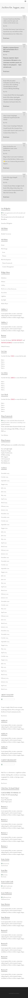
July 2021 (3, 576)
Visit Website (4, 435)
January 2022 (4, 554)
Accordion (4, 292)
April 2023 (4, 499)
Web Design (4, 249)
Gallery (3, 285)
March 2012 (4, 689)
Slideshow (3, 278)
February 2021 (4, 594)
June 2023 (3, 491)
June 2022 (3, 535)
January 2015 (4, 627)
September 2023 (5, 480)
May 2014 (3, 649)
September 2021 (5, 568)
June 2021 (3, 579)
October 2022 (4, 521)
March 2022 (4, 546)
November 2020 (5, 601)
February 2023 (4, 506)
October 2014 (4, 638)
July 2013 (3, 663)
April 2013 (3, 671)
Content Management (8, 267)
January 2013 (4, 682)
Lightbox (3, 296)
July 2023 (3, 488)
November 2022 (5, 517)
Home (2, 245)
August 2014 (4, 645)
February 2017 (4, 616)
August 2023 (4, 484)
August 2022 (4, 528)
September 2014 (5, 641)
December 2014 (5, 630)
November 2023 (5, 473)
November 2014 (5, 634)
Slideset (3, 281)
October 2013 (4, 656)
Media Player (4, 303)
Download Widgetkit (6, 223)
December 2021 (5, 557)
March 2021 (4, 590)
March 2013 (4, 674)
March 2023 (4, 502)
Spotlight (3, 300)
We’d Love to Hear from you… (9, 289)
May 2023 (3, 495)
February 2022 (4, 550)
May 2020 (3, 608)
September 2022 (5, 524)
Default (3, 346)
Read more (6, 38)
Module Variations (6, 234)
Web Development (6, 259)
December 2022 (5, 513)
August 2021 (4, 572)
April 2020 (4, 612)
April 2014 (4, 652)
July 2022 (3, 532)
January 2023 (4, 510)
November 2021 (5, 561)
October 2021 (4, 565)
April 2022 (4, 543)
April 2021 (3, 587)
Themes (4, 256)
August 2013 (4, 660)
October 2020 (4, 605)
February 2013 (4, 678)
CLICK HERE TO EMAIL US (11, 793)
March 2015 (4, 623)
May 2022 (3, 539)
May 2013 (3, 667)
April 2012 (3, 685)
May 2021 (3, 583)
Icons (3, 252)
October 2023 (4, 477)
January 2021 (4, 598)
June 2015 (3, 619)
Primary (7, 346)
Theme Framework (7, 263)
